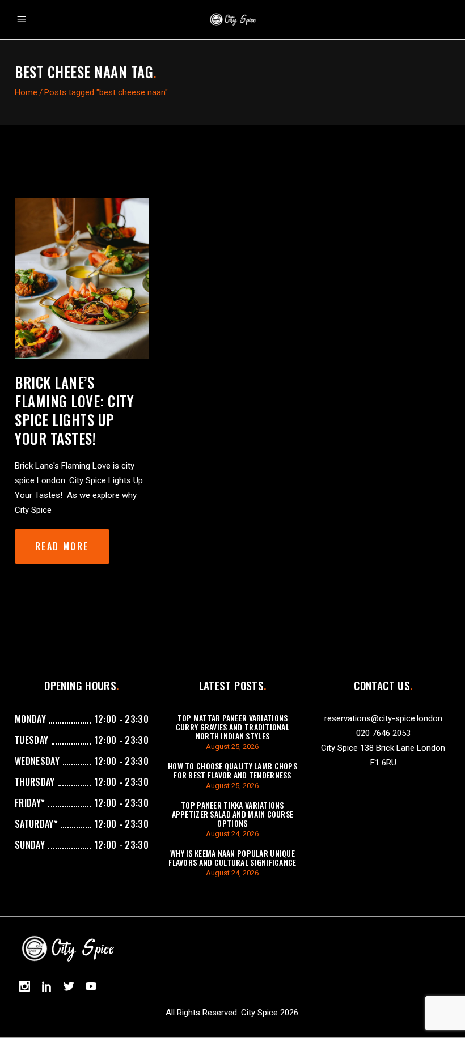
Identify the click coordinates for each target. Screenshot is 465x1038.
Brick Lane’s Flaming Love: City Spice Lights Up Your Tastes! (74, 410)
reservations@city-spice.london (383, 718)
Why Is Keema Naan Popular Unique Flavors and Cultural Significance (232, 857)
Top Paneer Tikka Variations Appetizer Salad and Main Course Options (233, 814)
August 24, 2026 (232, 833)
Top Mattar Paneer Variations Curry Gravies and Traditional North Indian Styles (232, 727)
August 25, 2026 (232, 746)
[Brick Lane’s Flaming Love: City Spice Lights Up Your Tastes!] (82, 278)
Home (26, 92)
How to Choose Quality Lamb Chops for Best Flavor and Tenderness (232, 770)
